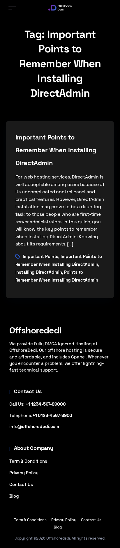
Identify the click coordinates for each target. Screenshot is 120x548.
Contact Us (21, 484)
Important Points (40, 256)
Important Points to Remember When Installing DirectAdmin (56, 150)
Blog (14, 496)
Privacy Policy (23, 472)
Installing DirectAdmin (38, 272)
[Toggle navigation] (12, 8)
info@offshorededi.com (34, 426)
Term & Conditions (28, 461)
